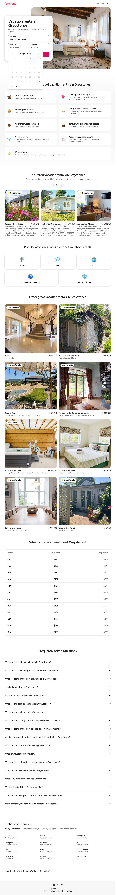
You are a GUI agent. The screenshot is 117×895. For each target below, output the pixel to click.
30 (12, 86)
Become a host (103, 3)
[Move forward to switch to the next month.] (38, 54)
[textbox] (18, 47)
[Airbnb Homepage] (10, 3)
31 (16, 86)
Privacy (45, 891)
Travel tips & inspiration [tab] (69, 829)
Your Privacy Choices (64, 891)
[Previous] (53, 185)
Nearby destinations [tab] (12, 829)
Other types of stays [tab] (31, 829)
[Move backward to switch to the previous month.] (12, 54)
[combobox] (28, 39)
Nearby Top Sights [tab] (49, 829)
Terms (52, 891)
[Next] (62, 185)
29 (39, 82)
